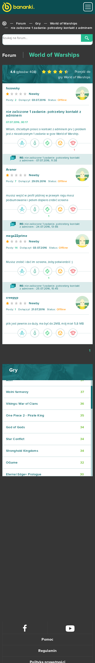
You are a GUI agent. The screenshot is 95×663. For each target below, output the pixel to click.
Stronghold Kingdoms (45, 450)
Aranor (11, 169)
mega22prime (16, 236)
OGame (45, 462)
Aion (45, 380)
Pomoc (47, 639)
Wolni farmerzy (45, 392)
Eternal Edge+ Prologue (45, 474)
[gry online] (18, 8)
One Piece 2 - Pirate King (45, 415)
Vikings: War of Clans (45, 403)
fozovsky (13, 88)
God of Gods (45, 427)
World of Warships (63, 23)
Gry (38, 23)
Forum (21, 23)
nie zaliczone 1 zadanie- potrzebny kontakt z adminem (51, 28)
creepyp (12, 297)
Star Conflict (45, 439)
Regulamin (47, 651)
